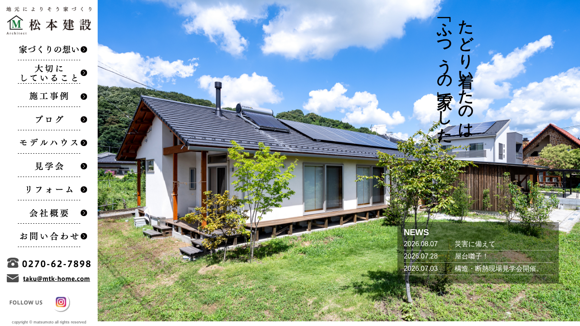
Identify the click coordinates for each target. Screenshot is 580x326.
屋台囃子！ (472, 256)
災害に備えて (475, 243)
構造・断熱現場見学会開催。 (499, 268)
